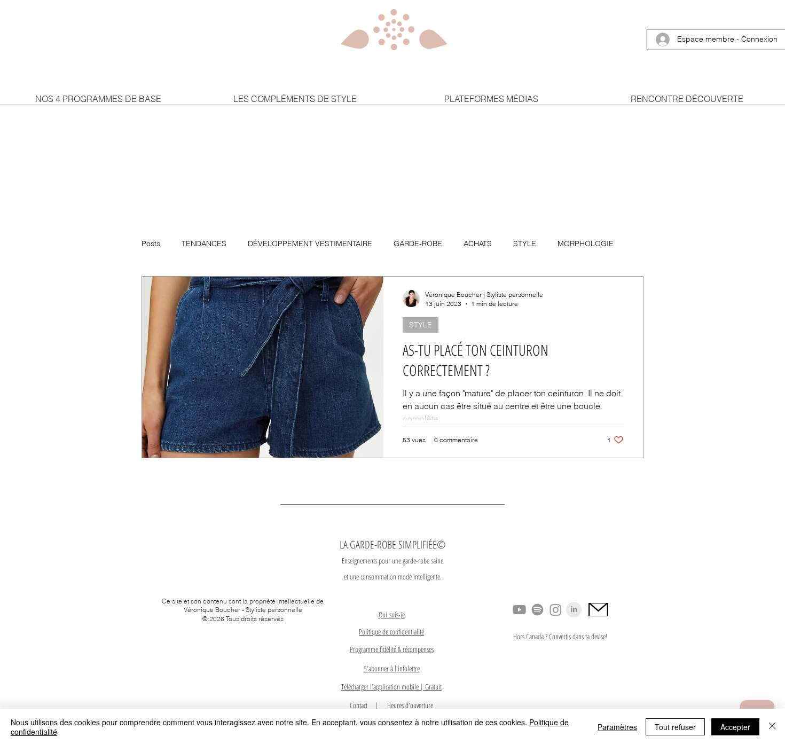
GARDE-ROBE (418, 243)
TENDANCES (204, 243)
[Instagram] (555, 609)
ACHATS (478, 243)
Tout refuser (675, 727)
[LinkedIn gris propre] (574, 609)
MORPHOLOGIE (586, 243)
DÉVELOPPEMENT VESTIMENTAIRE (310, 243)
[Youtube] (519, 609)
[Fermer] (772, 726)
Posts (151, 243)
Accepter (735, 727)
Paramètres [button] (617, 727)
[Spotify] (537, 609)
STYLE (524, 243)
